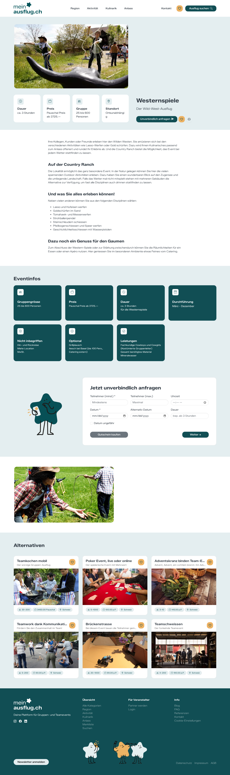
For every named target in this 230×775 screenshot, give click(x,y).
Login (131, 709)
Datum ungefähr (104, 423)
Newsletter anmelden (31, 761)
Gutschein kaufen (109, 434)
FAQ (177, 709)
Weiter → (195, 434)
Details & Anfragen (46, 586)
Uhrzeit (175, 396)
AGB (213, 763)
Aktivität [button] (92, 8)
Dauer (175, 409)
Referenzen (181, 713)
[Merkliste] (179, 8)
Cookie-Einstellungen (187, 720)
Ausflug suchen (199, 8)
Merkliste (88, 724)
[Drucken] (189, 119)
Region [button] (75, 8)
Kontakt (166, 8)
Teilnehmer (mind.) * (102, 396)
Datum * (95, 409)
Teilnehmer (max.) (141, 396)
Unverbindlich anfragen (155, 118)
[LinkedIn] (25, 721)
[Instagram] (15, 721)
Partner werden (137, 705)
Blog (177, 705)
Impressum (201, 763)
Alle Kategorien (91, 705)
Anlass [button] (128, 8)
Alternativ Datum (141, 409)
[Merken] (182, 119)
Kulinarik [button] (111, 8)
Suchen (87, 728)
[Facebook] (20, 721)
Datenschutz (184, 763)
